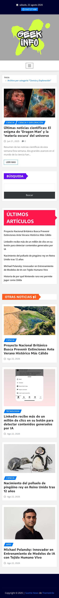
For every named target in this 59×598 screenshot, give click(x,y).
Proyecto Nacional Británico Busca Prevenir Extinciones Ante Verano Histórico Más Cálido (29, 349)
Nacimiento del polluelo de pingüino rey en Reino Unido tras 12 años (29, 487)
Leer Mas (11, 162)
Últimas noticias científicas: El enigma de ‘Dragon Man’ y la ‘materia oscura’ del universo (27, 131)
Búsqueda (15, 176)
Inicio (6, 77)
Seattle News (32, 592)
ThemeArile (48, 592)
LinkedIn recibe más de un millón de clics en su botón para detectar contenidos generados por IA (28, 245)
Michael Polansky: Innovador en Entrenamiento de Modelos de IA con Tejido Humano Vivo (29, 553)
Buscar (29, 195)
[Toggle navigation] (29, 65)
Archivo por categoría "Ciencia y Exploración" (29, 80)
